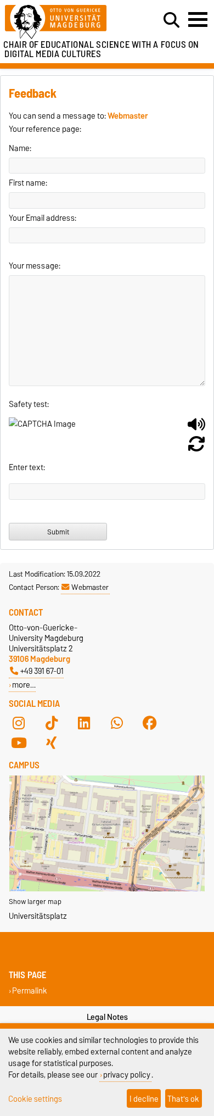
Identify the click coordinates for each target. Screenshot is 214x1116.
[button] (196, 428)
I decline (144, 1099)
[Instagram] (19, 723)
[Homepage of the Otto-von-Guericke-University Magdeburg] (65, 22)
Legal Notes (107, 1017)
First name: (28, 182)
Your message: (34, 265)
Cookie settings (35, 1099)
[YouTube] (19, 743)
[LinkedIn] (84, 723)
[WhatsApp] (117, 723)
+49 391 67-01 (42, 671)
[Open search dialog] (171, 20)
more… (24, 684)
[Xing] (51, 743)
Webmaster (90, 587)
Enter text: (27, 467)
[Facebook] (150, 723)
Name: (20, 148)
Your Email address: (42, 218)
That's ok (183, 1099)
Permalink (29, 991)
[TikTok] (51, 723)
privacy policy (126, 1074)
